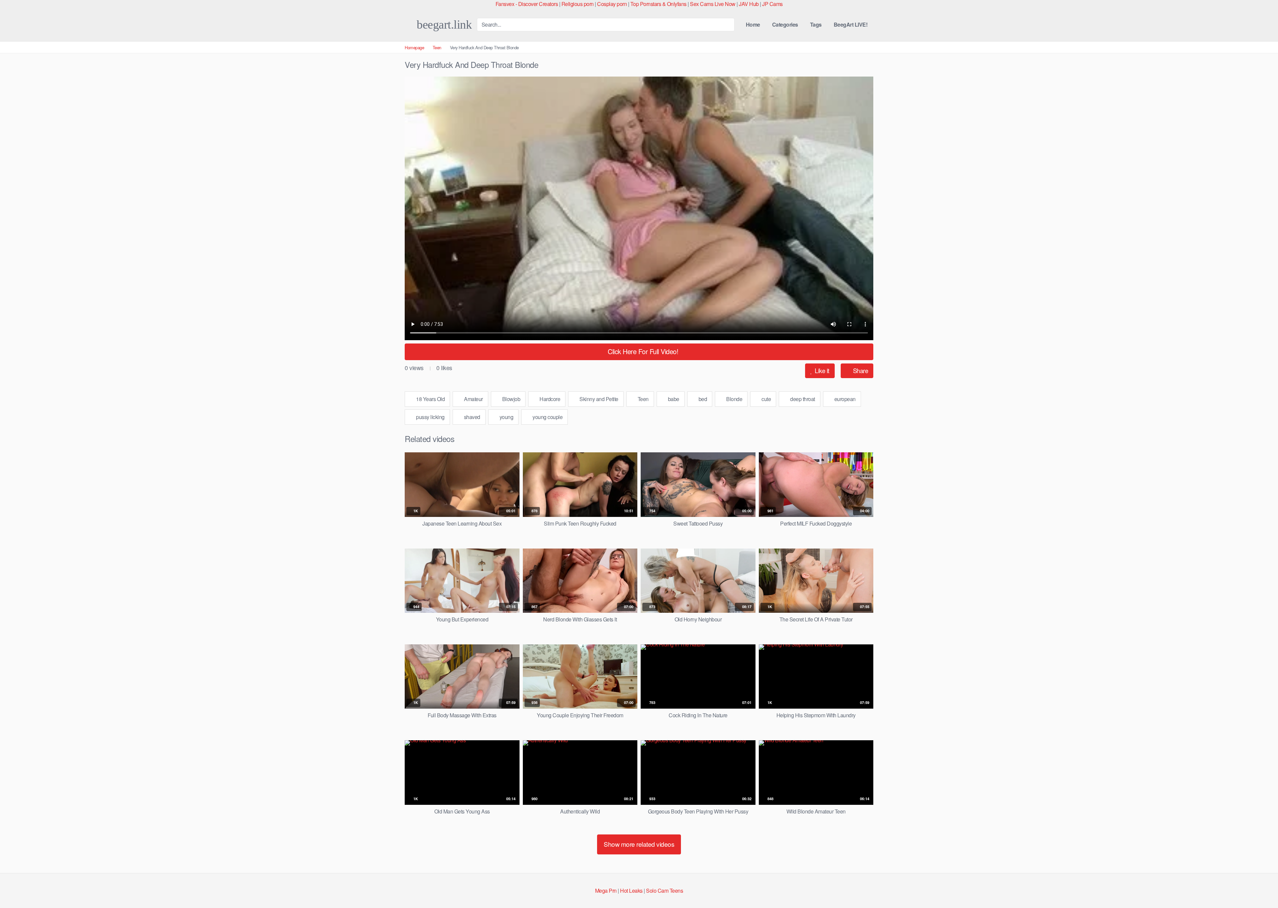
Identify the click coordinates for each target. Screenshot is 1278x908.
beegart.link (443, 25)
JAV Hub (749, 4)
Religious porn (577, 4)
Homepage (414, 47)
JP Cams (772, 4)
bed (702, 399)
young (505, 417)
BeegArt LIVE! (851, 24)
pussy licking (430, 417)
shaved (471, 417)
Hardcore (549, 399)
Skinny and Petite (598, 399)
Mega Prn (606, 890)
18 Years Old (430, 399)
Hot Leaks (631, 890)
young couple (547, 417)
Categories (785, 24)
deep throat (802, 399)
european (844, 399)
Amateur (473, 399)
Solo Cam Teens (664, 890)
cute (765, 399)
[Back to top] (1261, 887)
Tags (816, 24)
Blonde (734, 399)
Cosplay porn (612, 4)
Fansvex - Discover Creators (527, 4)
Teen (437, 47)
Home (753, 24)
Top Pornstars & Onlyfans (658, 4)
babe (673, 399)
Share (859, 370)
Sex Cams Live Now (713, 4)
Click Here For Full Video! (642, 351)
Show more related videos (639, 843)
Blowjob (510, 399)
